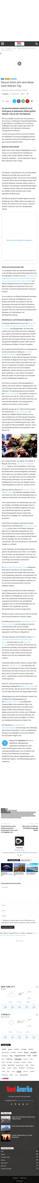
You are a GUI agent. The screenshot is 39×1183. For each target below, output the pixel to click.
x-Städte (8, 48)
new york (11, 1065)
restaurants (22, 1068)
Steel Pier (13, 817)
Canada (13, 1052)
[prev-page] (18, 878)
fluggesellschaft (19, 1056)
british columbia (5, 1052)
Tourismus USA (5, 1157)
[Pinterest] (27, 101)
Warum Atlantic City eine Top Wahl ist (31, 873)
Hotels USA (4, 1163)
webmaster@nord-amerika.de (26, 1100)
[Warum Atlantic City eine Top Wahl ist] (32, 867)
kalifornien (9, 1059)
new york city (19, 1065)
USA (14, 48)
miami (30, 1062)
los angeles (17, 1062)
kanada (18, 1059)
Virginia (32, 1071)
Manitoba (24, 1062)
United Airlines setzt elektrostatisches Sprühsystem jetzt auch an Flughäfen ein (9, 829)
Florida (3, 1154)
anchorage (24, 1049)
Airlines (3, 1160)
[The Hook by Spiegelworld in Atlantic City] (7, 867)
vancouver (25, 1071)
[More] (32, 101)
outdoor (9, 1068)
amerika (16, 1049)
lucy (33, 815)
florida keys (5, 1055)
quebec (15, 1068)
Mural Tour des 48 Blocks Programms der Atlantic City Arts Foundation (18, 326)
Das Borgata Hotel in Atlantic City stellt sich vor (19, 874)
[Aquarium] (19, 446)
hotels (35, 1056)
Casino (4, 815)
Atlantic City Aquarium (21, 412)
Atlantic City (12, 810)
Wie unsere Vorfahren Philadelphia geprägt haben (30, 828)
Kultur (31, 1059)
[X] (14, 101)
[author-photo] (19, 841)
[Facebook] (19, 101)
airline (4, 1049)
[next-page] (21, 878)
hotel (29, 1056)
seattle (3, 1071)
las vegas (9, 1062)
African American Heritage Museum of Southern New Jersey (19, 639)
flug (11, 1056)
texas (8, 1071)
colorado (20, 1052)
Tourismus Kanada (6, 1168)
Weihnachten (5, 1075)
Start (2, 48)
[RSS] (20, 1104)
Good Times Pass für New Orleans (23, 1126)
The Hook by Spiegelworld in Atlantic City (7, 874)
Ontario (32, 1065)
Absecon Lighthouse (12, 393)
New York (3, 1166)
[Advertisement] (19, 20)
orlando (3, 1068)
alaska (10, 1049)
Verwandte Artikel (14, 860)
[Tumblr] (24, 1104)
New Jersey (7, 79)
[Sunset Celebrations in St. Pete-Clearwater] (5, 1138)
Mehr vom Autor (25, 860)
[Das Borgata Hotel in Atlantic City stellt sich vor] (19, 867)
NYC (26, 1065)
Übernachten (24, 1075)
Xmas (16, 1075)
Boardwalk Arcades (14, 665)
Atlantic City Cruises (28, 686)
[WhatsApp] (23, 101)
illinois (3, 1059)
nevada (4, 1065)
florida (33, 1052)
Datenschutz (23, 1178)
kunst (3, 1062)
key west (25, 1059)
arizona (30, 1049)
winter (11, 1075)
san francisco (30, 1068)
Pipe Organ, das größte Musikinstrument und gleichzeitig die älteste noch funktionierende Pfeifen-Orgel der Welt (19, 278)
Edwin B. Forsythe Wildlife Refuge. (19, 815)
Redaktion (6, 94)
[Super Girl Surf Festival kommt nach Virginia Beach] (5, 1119)
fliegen (26, 1052)
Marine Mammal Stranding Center (15, 567)
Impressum (15, 1178)
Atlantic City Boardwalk (10, 814)
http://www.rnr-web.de (19, 850)
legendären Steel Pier (12, 702)
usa (19, 817)
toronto (13, 1071)
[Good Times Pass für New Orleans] (5, 1128)
